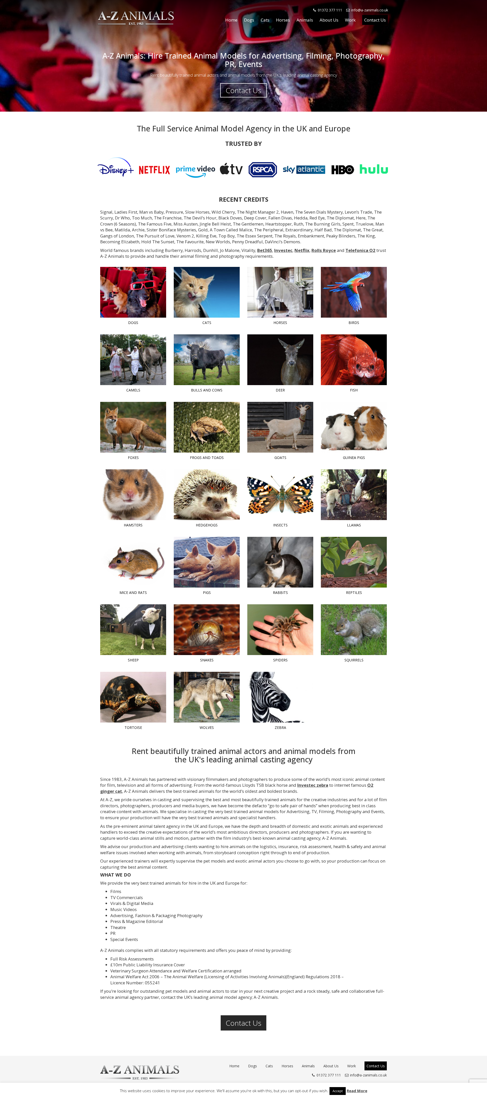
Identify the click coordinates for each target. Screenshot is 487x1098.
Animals (305, 20)
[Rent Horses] (280, 292)
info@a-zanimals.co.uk (369, 10)
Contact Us (375, 20)
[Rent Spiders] (280, 629)
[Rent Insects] (280, 494)
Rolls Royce (323, 250)
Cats (265, 20)
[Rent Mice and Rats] (133, 562)
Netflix (301, 250)
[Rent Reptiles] (354, 562)
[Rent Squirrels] (354, 629)
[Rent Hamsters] (133, 494)
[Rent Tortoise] (133, 697)
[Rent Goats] (280, 427)
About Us (329, 20)
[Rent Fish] (354, 359)
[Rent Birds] (354, 292)
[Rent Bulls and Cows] (207, 359)
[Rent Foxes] (133, 427)
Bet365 (264, 250)
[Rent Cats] (207, 292)
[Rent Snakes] (207, 629)
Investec (283, 250)
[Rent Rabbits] (280, 562)
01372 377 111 (330, 10)
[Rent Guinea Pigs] (354, 427)
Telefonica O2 (360, 250)
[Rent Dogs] (133, 292)
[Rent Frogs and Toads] (207, 427)
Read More (357, 1090)
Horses (283, 20)
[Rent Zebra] (280, 697)
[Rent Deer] (280, 359)
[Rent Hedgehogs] (207, 494)
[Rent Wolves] (207, 697)
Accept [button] (338, 1091)
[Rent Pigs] (207, 562)
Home (231, 20)
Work (350, 20)
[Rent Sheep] (133, 629)
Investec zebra (312, 785)
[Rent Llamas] (354, 494)
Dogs (249, 20)
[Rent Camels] (133, 359)
